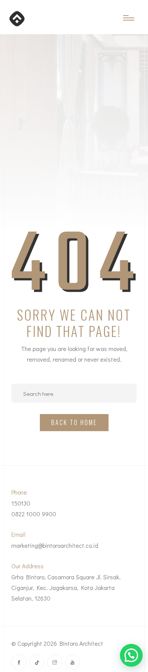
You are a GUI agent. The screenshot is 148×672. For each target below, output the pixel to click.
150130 (20, 503)
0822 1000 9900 (33, 514)
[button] (131, 655)
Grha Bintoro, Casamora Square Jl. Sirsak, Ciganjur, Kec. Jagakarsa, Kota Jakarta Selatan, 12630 (66, 587)
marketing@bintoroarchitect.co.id (54, 545)
